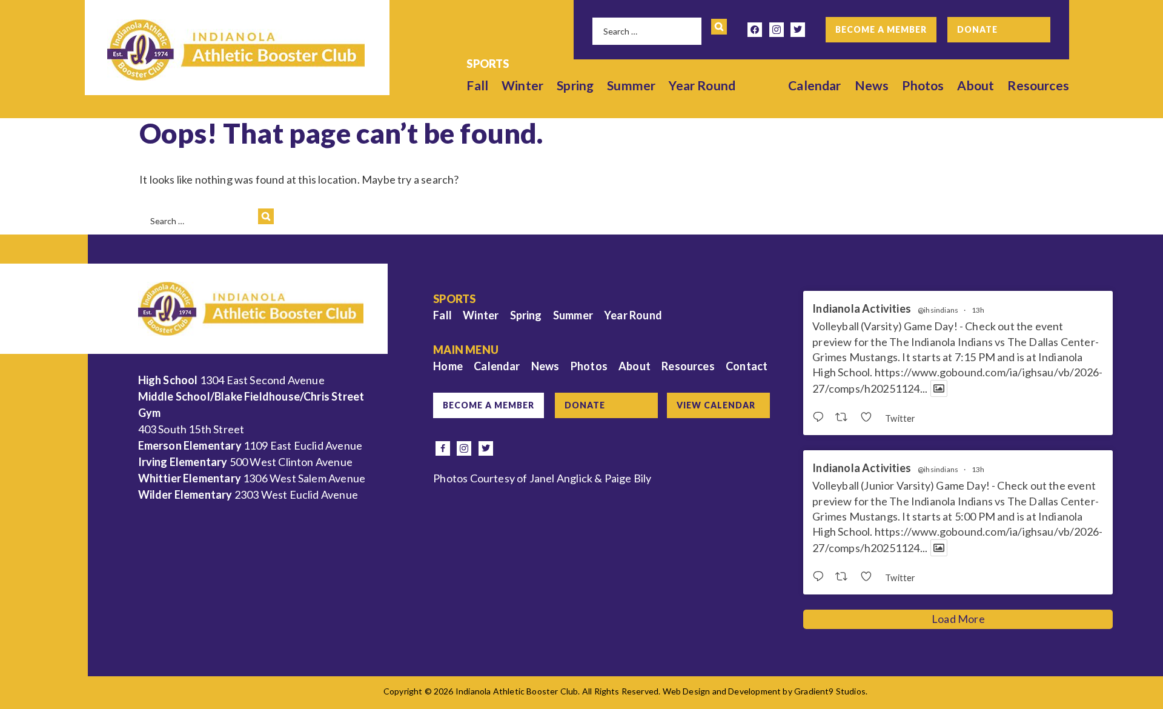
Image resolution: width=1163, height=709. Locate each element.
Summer (631, 85)
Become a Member (881, 29)
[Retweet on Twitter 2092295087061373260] (844, 576)
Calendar (814, 85)
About (975, 85)
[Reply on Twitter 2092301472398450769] (820, 417)
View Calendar (716, 405)
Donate (977, 29)
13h (978, 310)
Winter (522, 85)
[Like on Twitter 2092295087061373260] (869, 576)
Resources (1038, 85)
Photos (923, 85)
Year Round (702, 85)
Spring (575, 85)
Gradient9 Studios (830, 691)
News (872, 85)
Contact (746, 366)
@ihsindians (938, 310)
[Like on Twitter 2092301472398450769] (869, 417)
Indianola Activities (861, 308)
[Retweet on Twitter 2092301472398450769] (844, 417)
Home (448, 366)
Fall (477, 85)
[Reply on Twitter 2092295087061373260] (820, 576)
